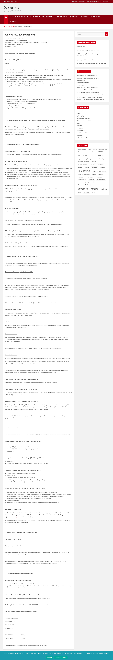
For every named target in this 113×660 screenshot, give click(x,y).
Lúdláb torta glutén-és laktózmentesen (87, 87)
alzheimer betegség (82, 149)
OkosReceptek (84, 72)
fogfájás (92, 164)
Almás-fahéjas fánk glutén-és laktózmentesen (89, 97)
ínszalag (93, 192)
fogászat (80, 167)
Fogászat (79, 125)
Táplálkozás (95, 17)
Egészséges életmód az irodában (86, 60)
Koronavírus (80, 128)
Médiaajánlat (106, 1)
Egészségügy (80, 116)
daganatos (80, 159)
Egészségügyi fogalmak (83, 118)
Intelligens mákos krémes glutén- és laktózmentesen (91, 95)
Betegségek (85, 17)
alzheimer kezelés (81, 151)
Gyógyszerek (74, 17)
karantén (103, 167)
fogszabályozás (99, 164)
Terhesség (13, 21)
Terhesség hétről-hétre (83, 138)
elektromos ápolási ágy (83, 161)
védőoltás (104, 189)
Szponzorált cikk (83, 185)
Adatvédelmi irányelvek (61, 657)
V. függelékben (17, 517)
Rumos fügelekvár (82, 85)
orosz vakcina (89, 177)
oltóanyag (100, 174)
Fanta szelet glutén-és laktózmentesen (87, 90)
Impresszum (98, 1)
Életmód (79, 123)
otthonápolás (99, 177)
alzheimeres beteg (103, 149)
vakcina (94, 188)
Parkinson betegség (82, 182)
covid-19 (100, 155)
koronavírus (84, 171)
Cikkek (78, 113)
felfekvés (94, 161)
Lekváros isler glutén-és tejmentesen (87, 75)
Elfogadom (49, 657)
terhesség (83, 188)
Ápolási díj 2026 (81, 46)
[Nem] (111, 655)
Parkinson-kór (91, 179)
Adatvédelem (90, 1)
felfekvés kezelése (82, 164)
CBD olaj (85, 155)
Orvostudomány (81, 130)
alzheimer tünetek (91, 151)
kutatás (94, 174)
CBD (79, 155)
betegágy (100, 151)
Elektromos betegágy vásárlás (43, 17)
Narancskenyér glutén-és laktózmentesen (88, 92)
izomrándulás (94, 167)
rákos (96, 182)
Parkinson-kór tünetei (101, 179)
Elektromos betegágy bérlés (78, 1)
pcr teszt (90, 182)
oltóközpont (81, 177)
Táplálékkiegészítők (82, 133)
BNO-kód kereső (62, 17)
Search (106, 34)
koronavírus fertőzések (99, 171)
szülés (93, 185)
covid (92, 155)
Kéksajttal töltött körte (83, 82)
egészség (88, 159)
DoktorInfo (11, 8)
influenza (87, 167)
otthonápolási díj (82, 179)
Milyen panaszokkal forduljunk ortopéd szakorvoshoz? (91, 63)
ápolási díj (86, 192)
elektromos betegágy (99, 159)
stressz (102, 182)
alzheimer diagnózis (93, 149)
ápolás (79, 192)
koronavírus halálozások (84, 174)
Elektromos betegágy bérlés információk (88, 50)
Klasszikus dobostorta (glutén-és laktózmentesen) (90, 99)
